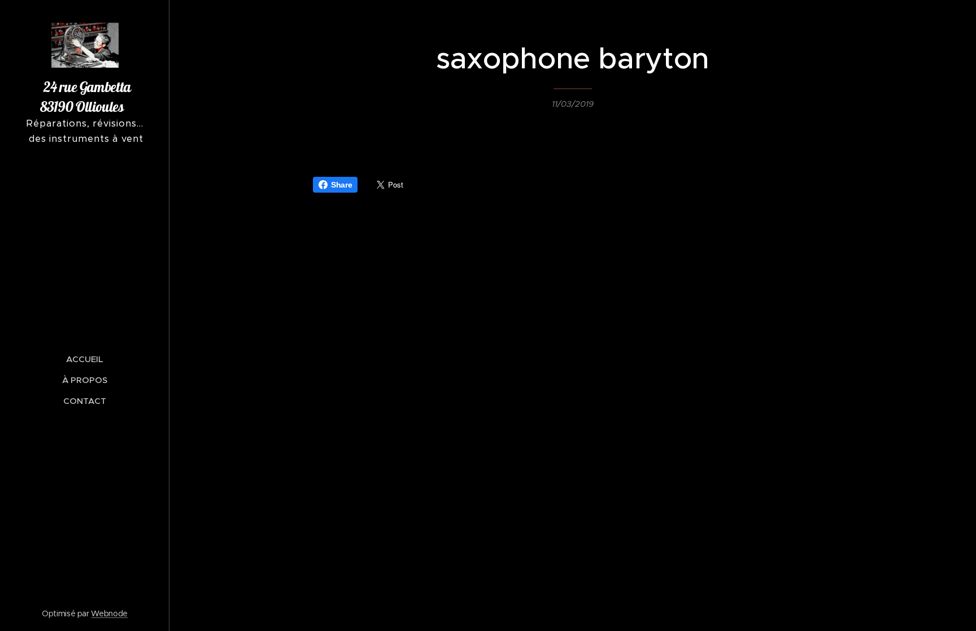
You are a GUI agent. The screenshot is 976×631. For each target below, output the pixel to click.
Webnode (109, 613)
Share (341, 184)
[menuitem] (84, 359)
